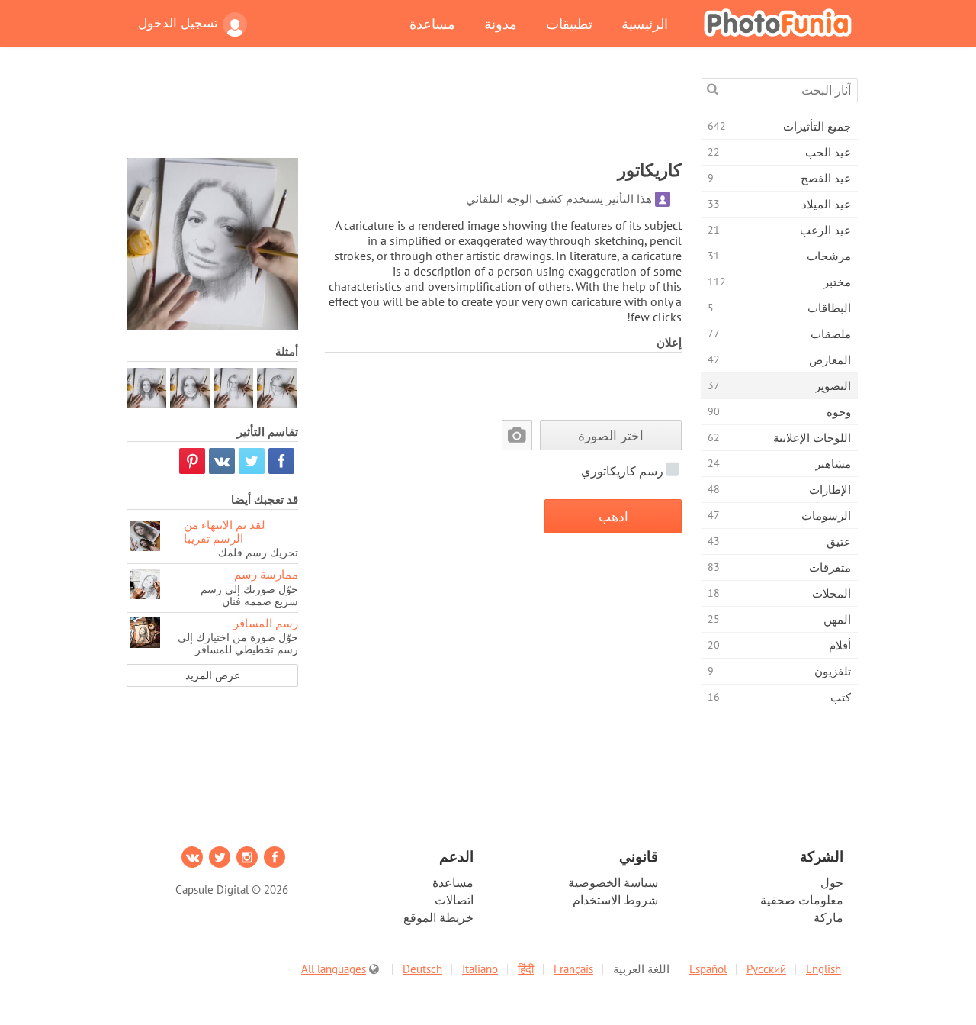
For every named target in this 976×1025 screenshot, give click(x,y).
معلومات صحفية (801, 899)
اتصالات (454, 899)
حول (831, 882)
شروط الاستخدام (615, 899)
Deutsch (422, 969)
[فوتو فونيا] (777, 22)
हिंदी (526, 969)
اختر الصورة (611, 435)
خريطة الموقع (438, 917)
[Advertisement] (404, 112)
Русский (766, 969)
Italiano (480, 969)
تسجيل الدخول (178, 23)
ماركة (828, 917)
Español (708, 969)
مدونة (500, 24)
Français (573, 969)
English (823, 969)
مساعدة (432, 24)
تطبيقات (569, 24)
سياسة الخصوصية (613, 882)
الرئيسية (644, 24)
